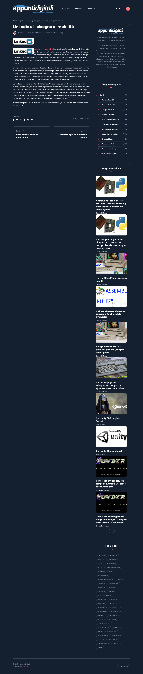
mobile (74, 118)
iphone (112, 591)
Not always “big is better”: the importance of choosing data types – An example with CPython (111, 205)
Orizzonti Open (107, 139)
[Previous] (109, 531)
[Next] (113, 531)
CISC (111, 571)
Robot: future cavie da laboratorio (27, 136)
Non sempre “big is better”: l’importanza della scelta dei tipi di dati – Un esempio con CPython (111, 244)
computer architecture (105, 579)
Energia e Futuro (108, 110)
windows (113, 639)
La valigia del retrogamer (111, 124)
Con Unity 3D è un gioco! (109, 451)
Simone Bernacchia (102, 490)
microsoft (102, 599)
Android (101, 559)
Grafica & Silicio (108, 115)
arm (99, 563)
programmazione (117, 611)
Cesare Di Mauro (101, 213)
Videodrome (102, 635)
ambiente (101, 555)
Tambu (20, 33)
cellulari (101, 571)
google (101, 587)
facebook (114, 583)
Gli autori (65, 9)
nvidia (112, 603)
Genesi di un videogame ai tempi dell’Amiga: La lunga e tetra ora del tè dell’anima (111, 519)
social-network (84, 118)
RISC (100, 619)
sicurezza (111, 619)
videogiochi (117, 635)
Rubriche (78, 9)
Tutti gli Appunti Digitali (34, 33)
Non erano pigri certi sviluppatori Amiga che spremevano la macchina (110, 385)
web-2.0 (101, 639)
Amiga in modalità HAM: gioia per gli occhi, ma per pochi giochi (110, 349)
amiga (113, 555)
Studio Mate (25, 667)
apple (112, 559)
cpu (120, 579)
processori (102, 611)
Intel (112, 587)
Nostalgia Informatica (110, 134)
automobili (111, 563)
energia (101, 583)
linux (108, 595)
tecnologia (111, 631)
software (117, 627)
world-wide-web (103, 643)
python (100, 615)
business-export (113, 567)
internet (101, 591)
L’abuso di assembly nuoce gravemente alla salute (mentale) (110, 314)
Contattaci (91, 9)
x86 (99, 647)
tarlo (100, 631)
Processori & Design (109, 149)
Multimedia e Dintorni (110, 129)
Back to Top (124, 666)
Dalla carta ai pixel (108, 105)
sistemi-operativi (103, 623)
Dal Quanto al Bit (108, 100)
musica (101, 603)
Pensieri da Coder (108, 144)
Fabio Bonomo (100, 424)
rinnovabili (113, 615)
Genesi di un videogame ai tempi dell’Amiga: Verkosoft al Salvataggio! (111, 483)
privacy (115, 607)
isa (99, 595)
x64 (116, 643)
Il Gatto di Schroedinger (110, 119)
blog (100, 567)
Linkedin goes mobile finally (44, 49)
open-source (102, 607)
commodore (102, 575)
